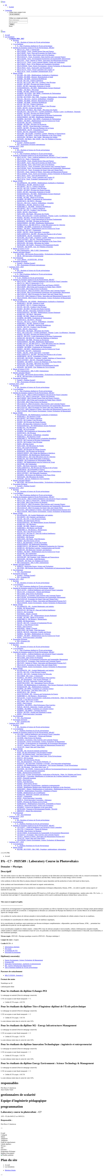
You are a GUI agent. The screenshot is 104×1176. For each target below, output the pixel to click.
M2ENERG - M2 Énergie (25, 537)
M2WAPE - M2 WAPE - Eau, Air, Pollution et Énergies (35, 247)
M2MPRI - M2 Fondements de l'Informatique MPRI (34, 460)
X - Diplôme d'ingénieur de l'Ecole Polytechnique (33, 846)
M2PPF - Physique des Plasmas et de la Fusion (32, 802)
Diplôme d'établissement (21, 276)
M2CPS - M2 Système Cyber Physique (29, 442)
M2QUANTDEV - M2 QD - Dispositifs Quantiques (34, 239)
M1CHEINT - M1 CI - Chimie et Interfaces (31, 186)
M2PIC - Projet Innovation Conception (29, 637)
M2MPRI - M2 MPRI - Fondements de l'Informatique (34, 227)
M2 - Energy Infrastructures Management (18, 966)
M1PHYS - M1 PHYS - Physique (28, 95)
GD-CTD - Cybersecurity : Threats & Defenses (32, 829)
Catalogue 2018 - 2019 (16, 816)
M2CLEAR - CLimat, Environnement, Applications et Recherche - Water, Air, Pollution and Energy (49, 698)
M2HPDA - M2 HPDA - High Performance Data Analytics (36, 705)
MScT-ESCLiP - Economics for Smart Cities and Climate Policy (37, 599)
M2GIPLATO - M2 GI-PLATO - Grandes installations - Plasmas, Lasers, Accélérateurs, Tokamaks (49, 111)
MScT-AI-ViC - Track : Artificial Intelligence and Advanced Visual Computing (42, 157)
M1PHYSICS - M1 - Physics (26, 692)
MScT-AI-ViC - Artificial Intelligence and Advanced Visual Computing (40, 590)
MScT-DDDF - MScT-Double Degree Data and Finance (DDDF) (38, 285)
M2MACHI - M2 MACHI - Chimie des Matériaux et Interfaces (37, 338)
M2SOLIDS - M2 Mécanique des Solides (30, 477)
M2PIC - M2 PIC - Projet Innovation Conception (33, 126)
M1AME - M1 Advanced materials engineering (32, 751)
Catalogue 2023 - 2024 (16, 384)
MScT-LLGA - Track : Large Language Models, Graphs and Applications (41, 62)
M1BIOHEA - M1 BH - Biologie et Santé (30, 185)
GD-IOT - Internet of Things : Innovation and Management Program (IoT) (41, 745)
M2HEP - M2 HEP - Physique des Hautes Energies (33, 113)
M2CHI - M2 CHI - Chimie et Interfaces (30, 104)
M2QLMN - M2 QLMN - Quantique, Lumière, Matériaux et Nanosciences (41, 237)
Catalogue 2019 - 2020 (16, 723)
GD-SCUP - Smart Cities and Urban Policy (31, 747)
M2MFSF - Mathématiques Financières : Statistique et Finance (37, 791)
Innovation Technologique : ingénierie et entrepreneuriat (23, 964)
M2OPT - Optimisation (24, 796)
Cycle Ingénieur (18, 44)
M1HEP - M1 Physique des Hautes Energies (31, 422)
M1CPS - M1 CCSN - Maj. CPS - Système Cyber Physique (36, 82)
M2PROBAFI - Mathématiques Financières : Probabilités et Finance (39, 804)
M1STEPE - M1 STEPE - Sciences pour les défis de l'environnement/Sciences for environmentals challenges (52, 769)
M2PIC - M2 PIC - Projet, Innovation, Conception (33, 232)
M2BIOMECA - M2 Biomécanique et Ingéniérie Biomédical (36, 438)
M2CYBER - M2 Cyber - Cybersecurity (30, 701)
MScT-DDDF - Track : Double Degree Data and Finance (35, 51)
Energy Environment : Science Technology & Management (24, 960)
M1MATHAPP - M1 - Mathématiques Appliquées (33, 687)
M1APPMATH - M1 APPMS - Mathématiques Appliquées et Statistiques (40, 183)
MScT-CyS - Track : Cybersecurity (28, 49)
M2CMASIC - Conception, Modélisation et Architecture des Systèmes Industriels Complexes (47, 776)
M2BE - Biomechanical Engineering (29, 772)
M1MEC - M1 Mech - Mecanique (28, 90)
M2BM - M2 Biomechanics (26, 621)
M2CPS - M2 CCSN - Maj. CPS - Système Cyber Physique (36, 106)
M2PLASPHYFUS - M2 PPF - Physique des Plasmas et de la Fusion (39, 234)
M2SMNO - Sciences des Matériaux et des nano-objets (34, 807)
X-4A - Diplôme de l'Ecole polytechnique (30, 278)
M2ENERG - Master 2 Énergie (27, 628)
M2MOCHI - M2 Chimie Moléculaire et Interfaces (33, 458)
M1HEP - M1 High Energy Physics (28, 521)
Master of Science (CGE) (21, 248)
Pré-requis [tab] (8, 949)
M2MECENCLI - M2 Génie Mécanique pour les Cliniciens (36, 457)
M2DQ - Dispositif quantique (26, 778)
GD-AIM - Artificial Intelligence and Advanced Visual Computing (38, 734)
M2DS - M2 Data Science (25, 444)
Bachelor (16, 40)
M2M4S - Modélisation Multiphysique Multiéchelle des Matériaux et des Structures (43, 787)
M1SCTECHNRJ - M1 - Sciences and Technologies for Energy (37, 694)
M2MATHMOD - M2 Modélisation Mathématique (33, 455)
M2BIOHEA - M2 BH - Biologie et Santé (30, 205)
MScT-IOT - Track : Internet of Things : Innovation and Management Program (42, 60)
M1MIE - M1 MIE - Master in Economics (30, 526)
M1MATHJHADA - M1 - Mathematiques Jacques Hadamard (37, 615)
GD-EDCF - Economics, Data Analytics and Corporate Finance (37, 740)
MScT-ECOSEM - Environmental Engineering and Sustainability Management (42, 659)
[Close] (1, 1174)
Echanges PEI (9, 962)
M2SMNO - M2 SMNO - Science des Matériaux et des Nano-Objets (39, 241)
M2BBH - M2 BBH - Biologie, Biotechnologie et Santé (35, 101)
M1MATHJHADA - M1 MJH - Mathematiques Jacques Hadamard (38, 88)
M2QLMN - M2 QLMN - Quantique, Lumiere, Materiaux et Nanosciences (41, 133)
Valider (12, 24)
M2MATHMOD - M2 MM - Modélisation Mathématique (35, 117)
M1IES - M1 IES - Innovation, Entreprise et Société (33, 86)
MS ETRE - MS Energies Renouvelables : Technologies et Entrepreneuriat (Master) (44, 254)
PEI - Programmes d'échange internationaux (31, 144)
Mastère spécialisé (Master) (21, 252)
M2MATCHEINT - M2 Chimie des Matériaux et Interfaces (36, 453)
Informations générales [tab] (12, 947)
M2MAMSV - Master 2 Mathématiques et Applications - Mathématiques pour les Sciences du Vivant (49, 789)
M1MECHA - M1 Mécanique (26, 427)
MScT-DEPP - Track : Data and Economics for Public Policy (36, 53)
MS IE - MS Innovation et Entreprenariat (30, 256)
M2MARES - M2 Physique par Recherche (30, 451)
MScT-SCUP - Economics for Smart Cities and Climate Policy (37, 665)
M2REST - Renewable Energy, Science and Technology (35, 566)
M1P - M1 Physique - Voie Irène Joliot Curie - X (32, 690)
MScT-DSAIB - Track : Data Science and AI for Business (35, 55)
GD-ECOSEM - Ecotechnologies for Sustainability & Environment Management (43, 833)
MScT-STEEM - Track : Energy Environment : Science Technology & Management (44, 66)
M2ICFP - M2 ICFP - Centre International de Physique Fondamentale (39, 115)
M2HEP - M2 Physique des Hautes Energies (31, 449)
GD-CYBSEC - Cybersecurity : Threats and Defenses (34, 736)
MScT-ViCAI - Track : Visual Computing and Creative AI (35, 70)
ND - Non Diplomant (24, 572)
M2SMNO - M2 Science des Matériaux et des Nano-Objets (36, 475)
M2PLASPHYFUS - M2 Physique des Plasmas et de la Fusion (37, 468)
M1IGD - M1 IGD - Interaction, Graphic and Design (34, 681)
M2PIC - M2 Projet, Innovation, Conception (31, 466)
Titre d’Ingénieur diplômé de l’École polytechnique (21, 967)
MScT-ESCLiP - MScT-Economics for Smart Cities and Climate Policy (40, 294)
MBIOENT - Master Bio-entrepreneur (29, 811)
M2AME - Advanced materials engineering (31, 771)
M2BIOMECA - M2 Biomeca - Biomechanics (32, 530)
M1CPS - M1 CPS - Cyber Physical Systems (31, 519)
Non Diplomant (18, 258)
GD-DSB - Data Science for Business (29, 738)
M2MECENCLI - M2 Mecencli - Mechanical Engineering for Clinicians (40, 546)
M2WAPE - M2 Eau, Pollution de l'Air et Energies (33, 479)
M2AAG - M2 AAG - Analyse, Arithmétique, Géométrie (35, 99)
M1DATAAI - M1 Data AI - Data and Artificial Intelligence (36, 610)
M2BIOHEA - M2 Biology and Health (29, 528)
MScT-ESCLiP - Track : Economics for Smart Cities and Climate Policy (40, 170)
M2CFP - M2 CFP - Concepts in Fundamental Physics (34, 623)
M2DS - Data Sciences (24, 626)
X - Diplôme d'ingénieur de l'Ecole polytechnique (33, 730)
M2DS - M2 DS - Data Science (27, 212)
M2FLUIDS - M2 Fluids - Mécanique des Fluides (33, 214)
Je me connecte (14, 14)
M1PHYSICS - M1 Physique (26, 433)
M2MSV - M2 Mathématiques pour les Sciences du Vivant (36, 462)
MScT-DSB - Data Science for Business (30, 594)
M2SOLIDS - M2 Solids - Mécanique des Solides (33, 243)
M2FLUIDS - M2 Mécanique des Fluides (30, 446)
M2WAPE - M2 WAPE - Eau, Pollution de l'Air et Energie (36, 367)
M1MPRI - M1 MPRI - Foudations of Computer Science (35, 688)
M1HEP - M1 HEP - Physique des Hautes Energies (33, 84)
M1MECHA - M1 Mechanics (26, 524)
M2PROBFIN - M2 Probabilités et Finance (31, 469)
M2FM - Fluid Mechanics (25, 782)
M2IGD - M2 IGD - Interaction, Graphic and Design (34, 632)
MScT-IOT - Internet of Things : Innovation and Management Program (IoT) (41, 601)
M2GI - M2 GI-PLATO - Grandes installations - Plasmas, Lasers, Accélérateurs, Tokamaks (46, 216)
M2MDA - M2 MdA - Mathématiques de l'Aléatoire (33, 634)
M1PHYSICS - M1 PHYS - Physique (29, 201)
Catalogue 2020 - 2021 (16, 643)
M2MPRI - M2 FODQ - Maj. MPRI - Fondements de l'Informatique (39, 119)
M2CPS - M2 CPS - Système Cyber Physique (32, 210)
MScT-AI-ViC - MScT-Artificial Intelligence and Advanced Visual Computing (42, 281)
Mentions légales (10, 1170)
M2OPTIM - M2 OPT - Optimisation (29, 122)
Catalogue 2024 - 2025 (16, 267)
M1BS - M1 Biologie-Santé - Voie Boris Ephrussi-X (34, 754)
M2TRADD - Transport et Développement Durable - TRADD (37, 809)
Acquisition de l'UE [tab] (11, 950)
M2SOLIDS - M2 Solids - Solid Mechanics (31, 559)
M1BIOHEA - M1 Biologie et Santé (29, 416)
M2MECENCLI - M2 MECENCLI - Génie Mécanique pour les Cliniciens (41, 225)
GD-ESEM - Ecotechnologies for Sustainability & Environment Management (42, 743)
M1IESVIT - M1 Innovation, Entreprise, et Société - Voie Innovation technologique (44, 763)
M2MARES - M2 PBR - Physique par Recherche (33, 221)
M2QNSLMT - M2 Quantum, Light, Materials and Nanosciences (38, 557)
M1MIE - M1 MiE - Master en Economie (30, 91)
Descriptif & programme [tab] (13, 952)
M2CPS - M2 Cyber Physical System (29, 531)
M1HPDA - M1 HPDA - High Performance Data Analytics (36, 678)
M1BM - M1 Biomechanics (26, 608)
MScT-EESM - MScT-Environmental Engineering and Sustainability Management (43, 292)
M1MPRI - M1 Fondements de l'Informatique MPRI (34, 431)
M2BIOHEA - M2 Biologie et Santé (29, 437)
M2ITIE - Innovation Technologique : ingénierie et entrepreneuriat (38, 785)
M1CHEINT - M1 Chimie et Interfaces (29, 418)
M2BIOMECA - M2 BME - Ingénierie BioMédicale (34, 206)
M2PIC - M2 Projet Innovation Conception (31, 555)
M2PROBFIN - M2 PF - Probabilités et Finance (32, 130)
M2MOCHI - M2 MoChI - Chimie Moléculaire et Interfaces (36, 345)
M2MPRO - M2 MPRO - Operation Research (32, 710)
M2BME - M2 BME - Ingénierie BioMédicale (32, 102)
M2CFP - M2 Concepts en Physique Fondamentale (33, 440)
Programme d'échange (20, 141)
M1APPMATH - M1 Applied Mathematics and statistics (35, 515)
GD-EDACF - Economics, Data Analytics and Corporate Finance (38, 835)
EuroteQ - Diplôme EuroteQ (26, 143)
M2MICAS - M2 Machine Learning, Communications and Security (38, 548)
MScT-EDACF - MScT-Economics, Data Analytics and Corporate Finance (41, 290)
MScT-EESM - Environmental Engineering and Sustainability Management (41, 597)
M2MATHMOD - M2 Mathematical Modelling (32, 544)
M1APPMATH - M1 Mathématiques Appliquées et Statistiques (37, 415)
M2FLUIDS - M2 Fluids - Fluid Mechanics (31, 539)
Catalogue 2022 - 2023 (16, 488)
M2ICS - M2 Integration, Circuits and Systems (32, 542)
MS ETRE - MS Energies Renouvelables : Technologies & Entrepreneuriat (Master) (44, 568)
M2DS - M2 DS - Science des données (29, 108)
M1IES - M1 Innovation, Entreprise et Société (32, 424)
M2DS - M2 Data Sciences (25, 535)
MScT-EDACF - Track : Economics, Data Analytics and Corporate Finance (41, 57)
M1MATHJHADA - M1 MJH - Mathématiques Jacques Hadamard (38, 194)
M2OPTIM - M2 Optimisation (27, 464)
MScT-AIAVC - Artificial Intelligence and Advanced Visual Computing (40, 654)
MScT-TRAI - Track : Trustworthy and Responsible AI (34, 68)
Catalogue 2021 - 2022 (16, 579)
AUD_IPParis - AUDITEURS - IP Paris (30, 259)
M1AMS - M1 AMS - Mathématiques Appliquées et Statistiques (37, 75)
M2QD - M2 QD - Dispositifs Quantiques (30, 132)
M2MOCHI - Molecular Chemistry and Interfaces (33, 794)
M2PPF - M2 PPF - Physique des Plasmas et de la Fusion (35, 128)
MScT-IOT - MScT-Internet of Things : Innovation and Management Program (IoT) (44, 296)
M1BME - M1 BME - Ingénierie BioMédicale (32, 79)
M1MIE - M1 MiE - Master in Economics (30, 617)
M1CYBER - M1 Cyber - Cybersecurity (30, 676)
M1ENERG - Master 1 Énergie (27, 614)
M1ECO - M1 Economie (25, 612)
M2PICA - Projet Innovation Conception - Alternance (34, 800)
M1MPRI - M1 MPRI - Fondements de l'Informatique (34, 199)
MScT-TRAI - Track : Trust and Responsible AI (32, 175)
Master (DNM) (18, 73)
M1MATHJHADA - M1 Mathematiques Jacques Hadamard (36, 522)
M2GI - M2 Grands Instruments (27, 447)
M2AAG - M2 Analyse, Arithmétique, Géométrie (33, 435)
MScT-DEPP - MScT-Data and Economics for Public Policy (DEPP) (39, 287)
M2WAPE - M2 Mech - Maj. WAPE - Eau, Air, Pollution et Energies (39, 139)
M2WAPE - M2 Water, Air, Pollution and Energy (33, 561)
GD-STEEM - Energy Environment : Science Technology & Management (41, 840)
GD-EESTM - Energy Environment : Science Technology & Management (41, 741)
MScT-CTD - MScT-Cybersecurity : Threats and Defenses (36, 396)
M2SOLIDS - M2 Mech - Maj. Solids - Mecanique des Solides (37, 137)
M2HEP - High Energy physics (27, 783)
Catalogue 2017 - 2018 (16, 842)
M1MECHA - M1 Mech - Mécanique (29, 195)
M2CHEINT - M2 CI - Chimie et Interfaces (31, 208)
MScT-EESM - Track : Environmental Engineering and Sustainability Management (43, 59)
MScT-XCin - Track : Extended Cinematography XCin (34, 71)
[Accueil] (3, 2)
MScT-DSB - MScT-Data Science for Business (32, 289)
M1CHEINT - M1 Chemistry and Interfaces (31, 517)
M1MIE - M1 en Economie (26, 429)
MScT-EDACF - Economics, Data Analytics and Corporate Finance (39, 595)
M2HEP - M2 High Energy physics (28, 541)
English (11, 7)
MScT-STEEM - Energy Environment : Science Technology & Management (41, 603)
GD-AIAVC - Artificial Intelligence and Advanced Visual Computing (39, 827)
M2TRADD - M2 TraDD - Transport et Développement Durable (38, 245)
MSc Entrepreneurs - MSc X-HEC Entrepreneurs (33, 250)
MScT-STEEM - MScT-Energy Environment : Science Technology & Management (44, 298)
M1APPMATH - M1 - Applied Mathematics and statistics (35, 606)
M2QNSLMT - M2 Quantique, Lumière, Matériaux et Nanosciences (39, 471)
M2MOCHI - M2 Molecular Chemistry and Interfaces (34, 550)
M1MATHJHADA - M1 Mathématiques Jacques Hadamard (36, 426)
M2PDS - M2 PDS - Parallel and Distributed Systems (34, 712)
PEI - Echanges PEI (23, 577)
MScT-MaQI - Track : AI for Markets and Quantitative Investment (38, 64)
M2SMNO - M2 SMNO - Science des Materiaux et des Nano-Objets (39, 135)
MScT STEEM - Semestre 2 (14, 975)
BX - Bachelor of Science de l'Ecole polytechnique (33, 42)
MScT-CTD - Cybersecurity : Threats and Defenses (33, 592)
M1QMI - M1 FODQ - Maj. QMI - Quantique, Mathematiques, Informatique (41, 97)
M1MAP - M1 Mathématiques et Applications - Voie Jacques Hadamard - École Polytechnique (47, 685)
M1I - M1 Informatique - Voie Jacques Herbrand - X (34, 679)
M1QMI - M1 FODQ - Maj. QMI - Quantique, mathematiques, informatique (41, 849)
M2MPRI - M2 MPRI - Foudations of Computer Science (35, 709)
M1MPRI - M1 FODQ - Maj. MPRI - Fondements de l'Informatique (39, 93)
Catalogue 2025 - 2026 (16, 146)
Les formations (9, 37)
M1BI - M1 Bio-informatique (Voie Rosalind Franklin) (34, 752)
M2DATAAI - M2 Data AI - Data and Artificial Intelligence (36, 533)
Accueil (7, 35)
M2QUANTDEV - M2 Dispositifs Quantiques (32, 473)
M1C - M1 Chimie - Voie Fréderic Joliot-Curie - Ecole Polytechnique (39, 756)
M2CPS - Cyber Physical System (27, 625)
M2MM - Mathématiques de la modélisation (31, 793)
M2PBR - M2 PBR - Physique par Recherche (31, 124)
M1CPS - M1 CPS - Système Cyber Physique (32, 188)
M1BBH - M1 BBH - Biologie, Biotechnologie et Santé (35, 77)
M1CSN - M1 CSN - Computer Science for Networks (34, 674)
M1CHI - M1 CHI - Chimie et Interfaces (30, 80)
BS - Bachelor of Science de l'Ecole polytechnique (33, 387)
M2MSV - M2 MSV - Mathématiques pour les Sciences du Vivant (38, 121)
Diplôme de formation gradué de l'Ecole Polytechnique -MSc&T (33, 48)
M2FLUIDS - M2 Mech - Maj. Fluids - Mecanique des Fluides (37, 110)
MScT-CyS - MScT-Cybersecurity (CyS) (30, 283)
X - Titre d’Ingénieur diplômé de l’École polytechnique (34, 46)
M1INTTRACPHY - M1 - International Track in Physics (35, 683)
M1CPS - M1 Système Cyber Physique (29, 420)
